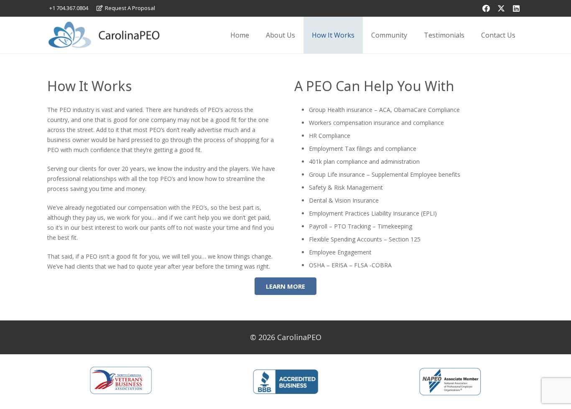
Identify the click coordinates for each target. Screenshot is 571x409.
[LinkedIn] (516, 8)
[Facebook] (486, 8)
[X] (501, 8)
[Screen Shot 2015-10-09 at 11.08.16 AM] (103, 35)
